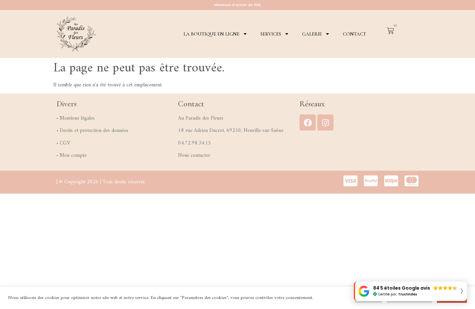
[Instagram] (325, 122)
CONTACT (354, 34)
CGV (65, 143)
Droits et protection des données (94, 130)
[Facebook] (308, 122)
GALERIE (312, 34)
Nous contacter (194, 155)
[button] (410, 291)
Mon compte (73, 155)
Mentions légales (77, 118)
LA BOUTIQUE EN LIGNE (211, 34)
